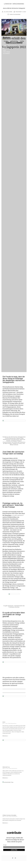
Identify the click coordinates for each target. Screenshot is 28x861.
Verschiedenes (18, 3)
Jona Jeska (9, 11)
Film (4, 48)
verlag (22, 41)
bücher (6, 41)
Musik (4, 50)
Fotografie (5, 46)
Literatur (8, 3)
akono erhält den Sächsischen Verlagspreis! (14, 8)
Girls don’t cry (6, 844)
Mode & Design (6, 51)
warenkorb (19, 42)
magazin (8, 42)
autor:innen (14, 41)
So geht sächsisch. (17, 592)
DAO (4, 799)
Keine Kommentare (15, 14)
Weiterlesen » (5, 813)
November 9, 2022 (21, 11)
